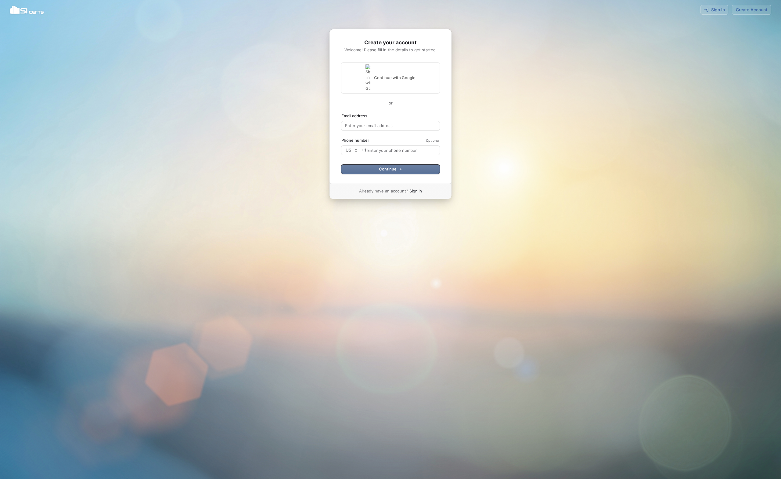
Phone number (355, 140)
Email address (354, 115)
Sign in (415, 190)
